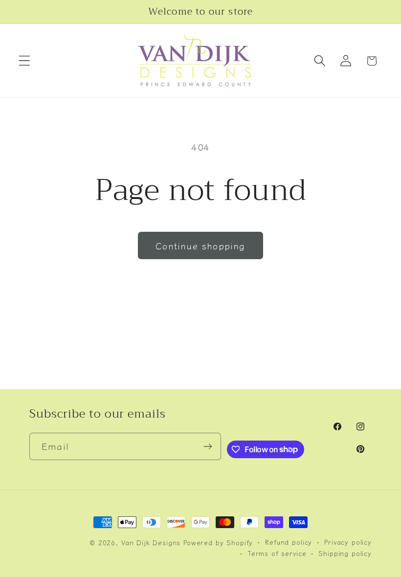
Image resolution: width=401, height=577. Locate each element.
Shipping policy (345, 553)
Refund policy (288, 542)
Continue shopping (200, 245)
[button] (25, 61)
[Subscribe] (208, 446)
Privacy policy (348, 542)
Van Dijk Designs (150, 542)
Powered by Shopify (218, 542)
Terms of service (277, 553)
